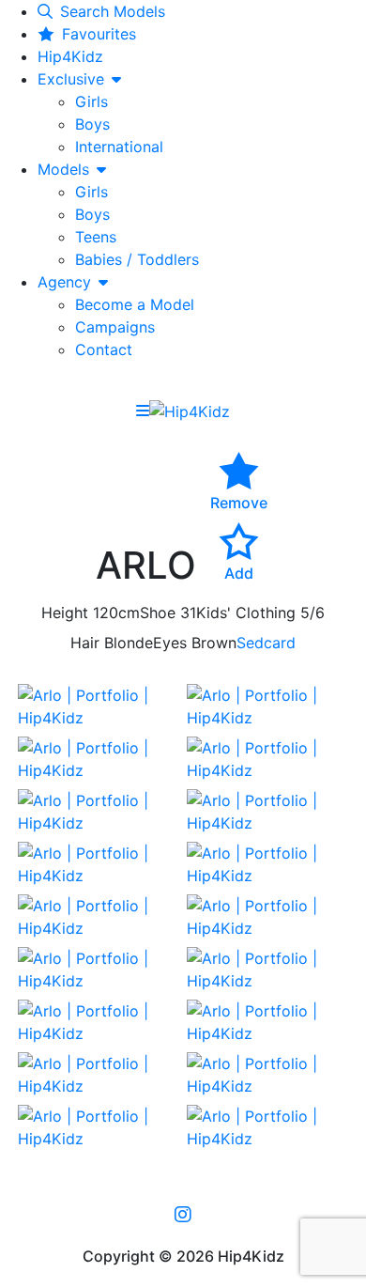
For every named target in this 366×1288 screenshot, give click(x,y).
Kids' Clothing (246, 612)
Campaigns (115, 327)
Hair (84, 642)
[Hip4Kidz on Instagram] (183, 1213)
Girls (91, 101)
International (119, 146)
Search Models (112, 11)
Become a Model (134, 304)
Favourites (99, 33)
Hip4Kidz (70, 56)
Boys (92, 124)
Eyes (170, 642)
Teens (95, 236)
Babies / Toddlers (137, 259)
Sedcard (266, 642)
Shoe (157, 612)
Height (64, 612)
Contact (103, 349)
